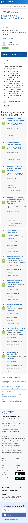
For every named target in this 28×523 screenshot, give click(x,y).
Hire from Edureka (19, 467)
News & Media (5, 460)
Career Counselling (18, 42)
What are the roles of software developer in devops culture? (14, 169)
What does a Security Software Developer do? (15, 120)
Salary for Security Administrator (13, 232)
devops (14, 187)
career (4, 38)
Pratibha (20, 341)
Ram (25, 42)
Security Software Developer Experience (14, 144)
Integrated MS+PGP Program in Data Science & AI (13, 441)
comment (13, 48)
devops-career (11, 192)
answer (5, 48)
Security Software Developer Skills (13, 353)
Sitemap (4, 472)
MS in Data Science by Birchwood (10, 443)
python (9, 220)
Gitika (19, 156)
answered (9, 101)
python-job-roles (18, 223)
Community (5, 470)
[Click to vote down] (4, 27)
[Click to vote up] (4, 24)
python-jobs (10, 223)
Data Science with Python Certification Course (12, 423)
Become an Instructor (20, 460)
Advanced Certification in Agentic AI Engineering (13, 418)
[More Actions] (24, 48)
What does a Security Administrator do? (14, 281)
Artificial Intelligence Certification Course (11, 425)
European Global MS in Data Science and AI (12, 450)
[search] (24, 6)
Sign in (20, 519)
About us (4, 458)
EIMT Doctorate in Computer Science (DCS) (12, 452)
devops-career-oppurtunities (14, 190)
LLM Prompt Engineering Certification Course (12, 421)
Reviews (4, 463)
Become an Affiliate (19, 463)
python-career (16, 220)
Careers (17, 458)
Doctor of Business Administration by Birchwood (13, 438)
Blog (3, 467)
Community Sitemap (7, 477)
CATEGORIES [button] (5, 487)
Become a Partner (19, 465)
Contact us (4, 465)
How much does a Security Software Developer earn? (16, 329)
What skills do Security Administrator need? (15, 257)
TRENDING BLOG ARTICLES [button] (10, 490)
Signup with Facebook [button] (13, 515)
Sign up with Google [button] (12, 510)
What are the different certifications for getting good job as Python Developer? (15, 201)
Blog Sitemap (5, 474)
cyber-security (11, 38)
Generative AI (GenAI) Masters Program (11, 431)
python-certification (12, 225)
